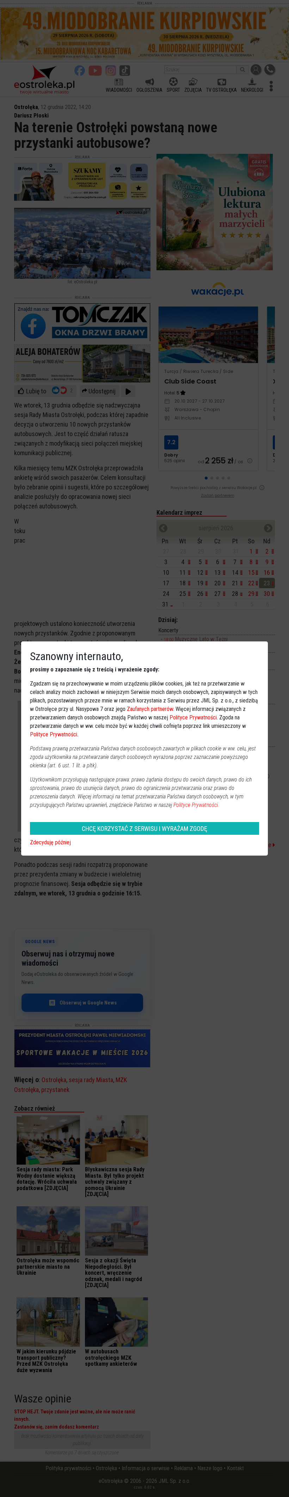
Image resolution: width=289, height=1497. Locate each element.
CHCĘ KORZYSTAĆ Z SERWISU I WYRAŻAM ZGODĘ (144, 828)
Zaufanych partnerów (150, 709)
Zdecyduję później (50, 842)
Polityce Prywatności (193, 717)
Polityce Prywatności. (196, 805)
